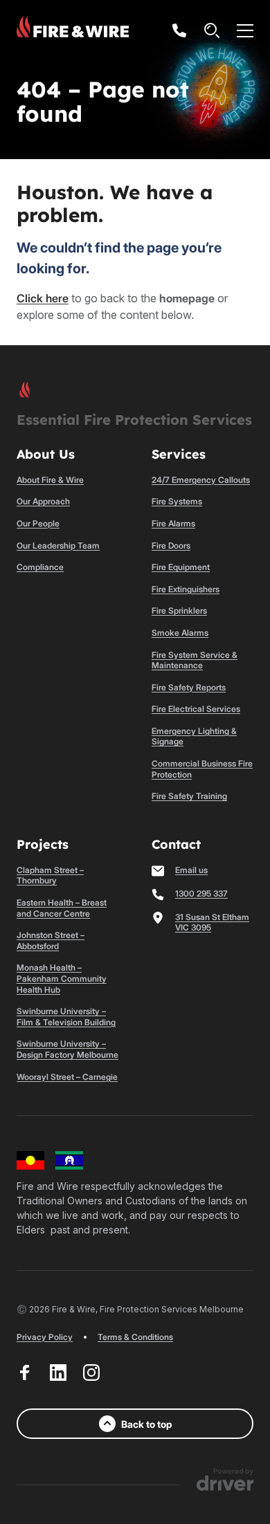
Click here (43, 298)
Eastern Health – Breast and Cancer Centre (62, 908)
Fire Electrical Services (196, 709)
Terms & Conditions (135, 1337)
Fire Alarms (173, 523)
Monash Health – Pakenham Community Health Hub (62, 978)
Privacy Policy (45, 1337)
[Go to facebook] (25, 1372)
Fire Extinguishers (185, 589)
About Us (46, 454)
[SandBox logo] (73, 30)
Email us (191, 870)
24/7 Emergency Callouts (201, 480)
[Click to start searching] (212, 30)
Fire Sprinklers (179, 610)
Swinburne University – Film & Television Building (66, 1016)
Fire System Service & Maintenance (194, 660)
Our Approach (43, 501)
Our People (38, 523)
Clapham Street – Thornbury (50, 875)
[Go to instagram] (91, 1372)
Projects (43, 844)
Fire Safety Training (189, 796)
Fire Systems (177, 501)
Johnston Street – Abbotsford (50, 940)
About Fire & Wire (50, 480)
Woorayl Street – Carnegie (67, 1077)
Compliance (40, 567)
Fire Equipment (181, 567)
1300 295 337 (201, 893)
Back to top (146, 1424)
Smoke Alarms (180, 632)
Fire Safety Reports (189, 687)
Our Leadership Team (58, 545)
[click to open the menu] (245, 30)
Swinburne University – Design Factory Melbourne (67, 1049)
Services (179, 454)
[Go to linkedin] (58, 1372)
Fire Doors (171, 545)
